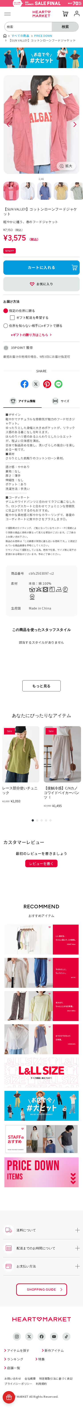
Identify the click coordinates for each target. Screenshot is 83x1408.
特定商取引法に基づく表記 (56, 1378)
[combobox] (28, 26)
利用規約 (41, 1383)
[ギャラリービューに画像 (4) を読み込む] (61, 191)
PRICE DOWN (43, 36)
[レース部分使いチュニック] (20, 754)
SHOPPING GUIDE (41, 1290)
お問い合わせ (12, 1378)
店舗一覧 (13, 1368)
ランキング (15, 1359)
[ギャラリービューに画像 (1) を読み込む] (11, 191)
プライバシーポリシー (18, 1383)
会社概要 (30, 1378)
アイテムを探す (18, 1350)
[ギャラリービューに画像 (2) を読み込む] (27, 191)
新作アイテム (54, 1350)
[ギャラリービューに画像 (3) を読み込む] (44, 191)
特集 (41, 1359)
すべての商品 (20, 36)
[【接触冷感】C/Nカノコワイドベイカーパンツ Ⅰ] (62, 754)
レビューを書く (41, 863)
